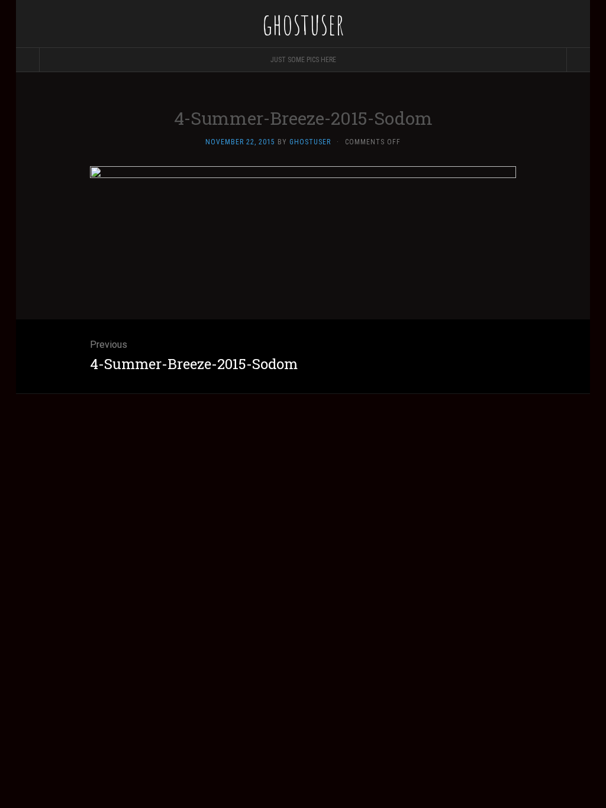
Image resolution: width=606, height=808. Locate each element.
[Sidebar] (28, 60)
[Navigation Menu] (578, 60)
